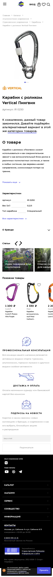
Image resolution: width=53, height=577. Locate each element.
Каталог (17, 15)
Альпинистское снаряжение (16, 19)
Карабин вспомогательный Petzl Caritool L (33, 315)
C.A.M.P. (8, 309)
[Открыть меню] (4, 4)
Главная (6, 15)
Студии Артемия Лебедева (33, 551)
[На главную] (21, 4)
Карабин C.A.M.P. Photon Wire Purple (11, 314)
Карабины (36, 22)
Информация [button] (12, 516)
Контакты (10, 525)
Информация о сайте (31, 554)
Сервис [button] (8, 501)
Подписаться (26, 448)
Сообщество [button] (11, 509)
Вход (32, 4)
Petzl (28, 309)
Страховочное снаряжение (15, 22)
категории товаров (22, 131)
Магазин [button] (9, 493)
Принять (43, 570)
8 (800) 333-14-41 (11, 538)
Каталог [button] (9, 485)
